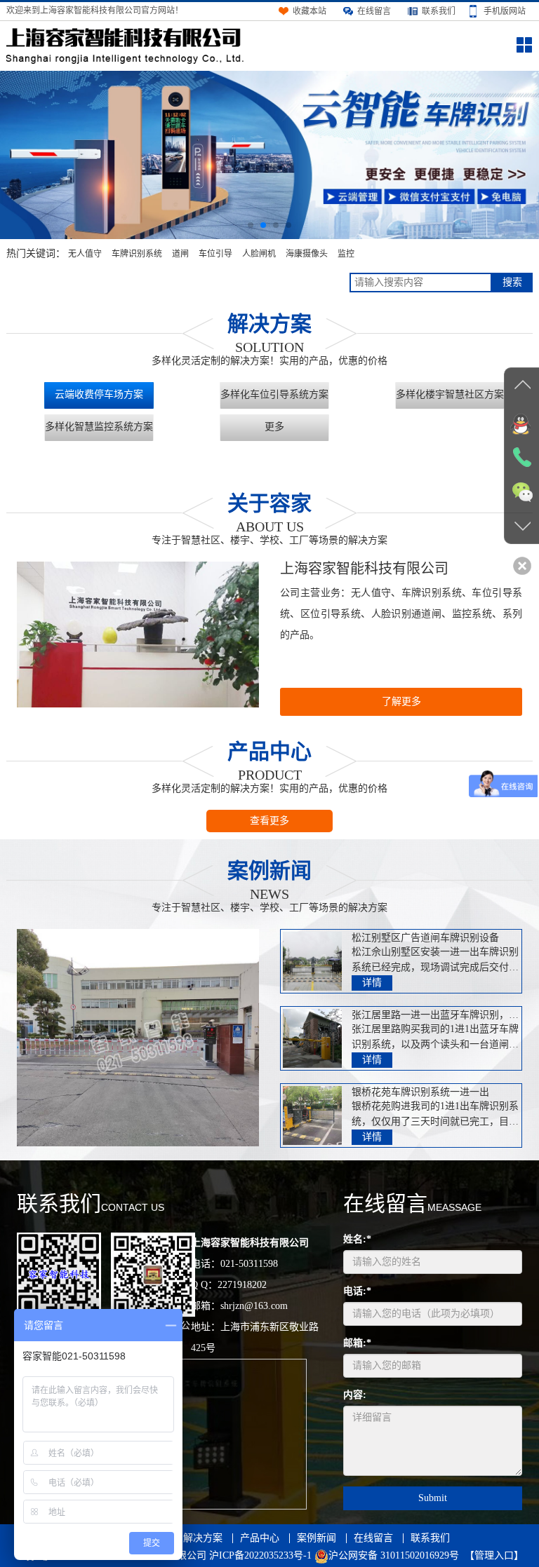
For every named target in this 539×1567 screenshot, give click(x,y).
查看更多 (269, 820)
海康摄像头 (307, 254)
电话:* (357, 1291)
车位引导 (215, 254)
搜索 (512, 282)
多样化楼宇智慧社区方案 (450, 394)
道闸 (180, 254)
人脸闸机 (259, 254)
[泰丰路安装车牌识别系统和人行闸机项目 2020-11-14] (138, 1037)
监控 (346, 254)
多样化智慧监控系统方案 (99, 426)
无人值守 (85, 254)
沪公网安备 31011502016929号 (393, 1555)
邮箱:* (357, 1343)
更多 (274, 426)
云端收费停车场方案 (99, 394)
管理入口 (494, 1555)
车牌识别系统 (137, 254)
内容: (354, 1395)
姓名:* (357, 1239)
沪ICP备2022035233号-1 (260, 1555)
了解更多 (401, 701)
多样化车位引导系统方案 (274, 394)
